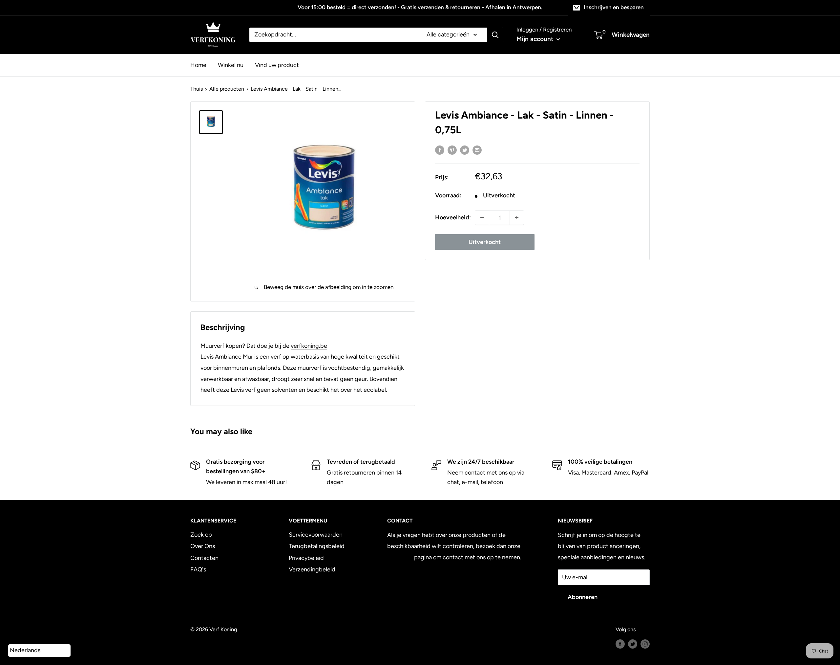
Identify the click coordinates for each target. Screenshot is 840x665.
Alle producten (226, 89)
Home (198, 64)
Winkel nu (230, 64)
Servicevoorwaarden (316, 534)
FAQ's (198, 569)
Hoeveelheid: (453, 217)
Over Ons (202, 546)
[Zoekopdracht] (495, 35)
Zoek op (201, 534)
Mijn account (535, 39)
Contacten (204, 558)
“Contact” (400, 557)
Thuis (196, 89)
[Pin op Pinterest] (452, 150)
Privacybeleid (306, 558)
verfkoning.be (309, 345)
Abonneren (583, 597)
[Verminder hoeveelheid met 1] (482, 217)
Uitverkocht (485, 241)
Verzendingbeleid (312, 569)
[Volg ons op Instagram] (645, 644)
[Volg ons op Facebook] (620, 644)
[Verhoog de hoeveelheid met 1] (517, 217)
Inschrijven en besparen (614, 7)
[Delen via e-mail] (477, 150)
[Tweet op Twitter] (464, 150)
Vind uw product (277, 64)
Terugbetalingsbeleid (317, 546)
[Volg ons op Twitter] (632, 644)
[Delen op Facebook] (439, 150)
